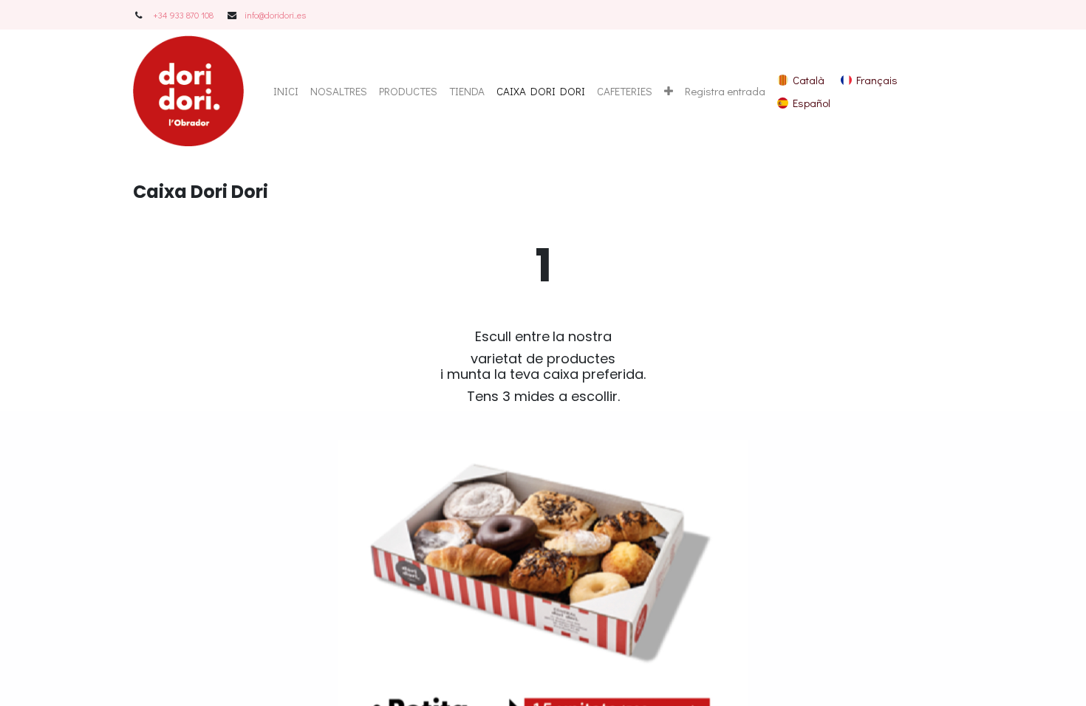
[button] (668, 91)
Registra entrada (725, 90)
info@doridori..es (275, 15)
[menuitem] (285, 91)
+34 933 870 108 (183, 15)
